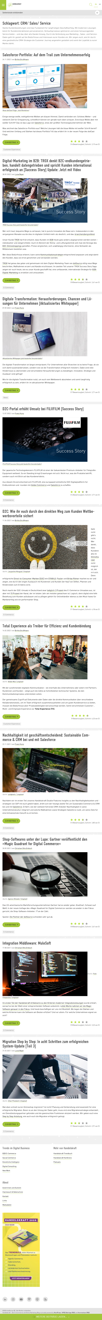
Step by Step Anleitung (12, 1117)
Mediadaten (6, 1205)
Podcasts (57, 1162)
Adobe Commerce (39, 485)
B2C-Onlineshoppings (12, 246)
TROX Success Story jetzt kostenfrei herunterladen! (20, 225)
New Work (6, 1171)
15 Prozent (15, 594)
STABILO (52, 579)
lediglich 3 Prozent (55, 591)
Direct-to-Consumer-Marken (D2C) (29, 579)
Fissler (60, 579)
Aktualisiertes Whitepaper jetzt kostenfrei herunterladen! (22, 358)
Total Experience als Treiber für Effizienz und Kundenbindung (46, 626)
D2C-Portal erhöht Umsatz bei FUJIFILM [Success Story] (43, 408)
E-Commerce (8, 288)
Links (4, 1200)
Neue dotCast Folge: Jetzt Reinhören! (15, 110)
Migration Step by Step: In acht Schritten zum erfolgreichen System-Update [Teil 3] (45, 1044)
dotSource (77, 263)
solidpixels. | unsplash (16, 794)
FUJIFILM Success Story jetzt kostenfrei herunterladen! (22, 464)
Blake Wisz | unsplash (15, 682)
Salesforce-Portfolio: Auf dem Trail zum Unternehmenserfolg (46, 54)
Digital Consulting (9, 1166)
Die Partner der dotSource (21, 917)
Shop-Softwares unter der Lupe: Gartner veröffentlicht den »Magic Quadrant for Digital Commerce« (44, 841)
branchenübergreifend (85, 234)
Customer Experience (11, 149)
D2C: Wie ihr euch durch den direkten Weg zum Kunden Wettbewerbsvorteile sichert (48, 513)
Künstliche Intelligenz (10, 1162)
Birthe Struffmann (22, 59)
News (5, 397)
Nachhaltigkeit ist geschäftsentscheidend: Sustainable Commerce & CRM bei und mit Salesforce (46, 737)
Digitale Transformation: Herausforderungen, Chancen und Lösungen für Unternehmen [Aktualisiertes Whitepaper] (47, 301)
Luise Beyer (19, 174)
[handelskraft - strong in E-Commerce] (14, 5)
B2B (51, 240)
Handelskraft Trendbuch (62, 1153)
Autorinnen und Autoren (11, 1188)
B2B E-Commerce (9, 1153)
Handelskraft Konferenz (62, 1158)
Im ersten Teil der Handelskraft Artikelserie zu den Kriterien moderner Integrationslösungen (42, 1003)
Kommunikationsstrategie (51, 255)
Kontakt (5, 1196)
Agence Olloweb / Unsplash (17, 899)
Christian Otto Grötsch (23, 848)
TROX (16, 240)
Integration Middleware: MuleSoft (26, 943)
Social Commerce (9, 1158)
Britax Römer (73, 579)
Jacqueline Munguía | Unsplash (19, 571)
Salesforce (39, 123)
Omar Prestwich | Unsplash (17, 1101)
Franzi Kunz (19, 308)
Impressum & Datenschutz (12, 1192)
